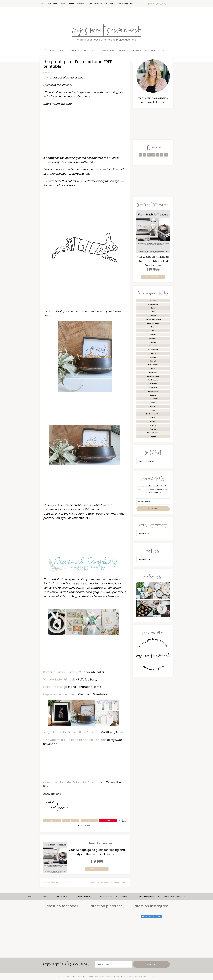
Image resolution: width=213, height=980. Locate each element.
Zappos (153, 437)
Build (153, 308)
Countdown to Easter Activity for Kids (68, 782)
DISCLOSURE (99, 976)
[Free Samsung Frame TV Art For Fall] (161, 609)
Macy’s (153, 353)
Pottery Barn (153, 387)
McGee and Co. (153, 365)
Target (153, 410)
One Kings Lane (153, 380)
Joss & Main (153, 346)
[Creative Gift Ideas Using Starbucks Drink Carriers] (144, 591)
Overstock (153, 384)
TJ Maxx (153, 418)
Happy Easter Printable (58, 694)
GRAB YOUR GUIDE (97, 869)
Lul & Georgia (153, 350)
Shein (153, 403)
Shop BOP (153, 406)
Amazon (153, 300)
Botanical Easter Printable (60, 672)
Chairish (153, 316)
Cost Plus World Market (153, 319)
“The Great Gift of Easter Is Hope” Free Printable (74, 740)
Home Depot (153, 338)
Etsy (153, 331)
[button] (45, 47)
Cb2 (153, 312)
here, (122, 181)
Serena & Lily (153, 399)
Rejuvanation (153, 391)
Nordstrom (153, 372)
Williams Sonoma (153, 433)
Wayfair (153, 425)
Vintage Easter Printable (59, 679)
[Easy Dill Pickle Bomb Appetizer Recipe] (144, 609)
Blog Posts (47, 72)
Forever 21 (153, 334)
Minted (153, 368)
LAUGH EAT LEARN (148, 976)
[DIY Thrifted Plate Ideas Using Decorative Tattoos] (161, 591)
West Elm (153, 429)
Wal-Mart (153, 421)
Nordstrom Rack (153, 376)
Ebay (153, 327)
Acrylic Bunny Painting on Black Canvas (70, 732)
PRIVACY (109, 976)
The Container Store (153, 414)
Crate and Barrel (153, 323)
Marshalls (153, 361)
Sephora (153, 395)
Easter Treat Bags (55, 687)
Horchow (153, 342)
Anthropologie (153, 304)
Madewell (153, 357)
